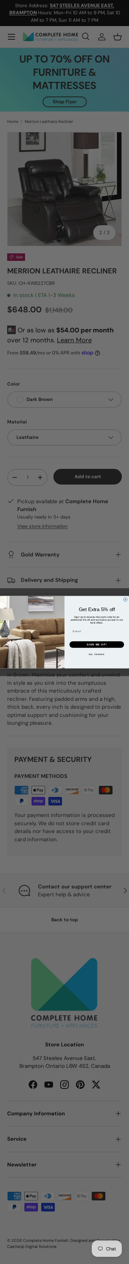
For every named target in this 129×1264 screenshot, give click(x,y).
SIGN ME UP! (97, 644)
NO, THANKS (97, 654)
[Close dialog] (125, 599)
